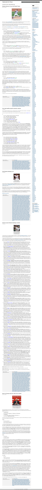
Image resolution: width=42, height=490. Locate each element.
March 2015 (33, 157)
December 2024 (34, 68)
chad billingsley (22, 97)
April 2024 (33, 74)
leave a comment (4, 7)
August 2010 (33, 200)
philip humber (23, 386)
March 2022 (33, 93)
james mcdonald (23, 205)
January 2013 (33, 177)
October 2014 (33, 161)
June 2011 (33, 192)
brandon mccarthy (14, 97)
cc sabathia (19, 97)
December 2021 (34, 95)
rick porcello (19, 214)
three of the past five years (23, 56)
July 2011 (33, 191)
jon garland (27, 381)
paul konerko (24, 483)
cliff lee (18, 200)
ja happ (27, 163)
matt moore (19, 212)
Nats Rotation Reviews (34, 44)
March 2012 (33, 185)
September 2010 (34, 199)
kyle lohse (16, 102)
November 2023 (34, 77)
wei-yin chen (25, 105)
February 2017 (34, 139)
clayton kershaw (21, 98)
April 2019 (33, 119)
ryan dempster (15, 215)
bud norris (17, 97)
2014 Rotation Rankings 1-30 (7, 171)
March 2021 (33, 101)
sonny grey (27, 104)
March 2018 (33, 129)
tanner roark (20, 168)
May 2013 (33, 174)
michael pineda (15, 167)
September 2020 (34, 106)
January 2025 (33, 67)
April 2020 (33, 110)
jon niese (29, 208)
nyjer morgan (16, 483)
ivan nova (25, 163)
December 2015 (34, 150)
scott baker (24, 215)
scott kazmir (19, 104)
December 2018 (34, 122)
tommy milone (13, 105)
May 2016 (33, 146)
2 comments (3, 109)
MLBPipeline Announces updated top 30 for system (35, 204)
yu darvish (13, 485)
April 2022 (33, 92)
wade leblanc (22, 105)
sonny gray (26, 216)
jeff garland (20, 206)
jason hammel (23, 100)
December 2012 (34, 178)
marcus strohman (26, 211)
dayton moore (21, 201)
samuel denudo (21, 215)
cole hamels (23, 200)
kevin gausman (24, 383)
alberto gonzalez (27, 479)
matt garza (28, 384)
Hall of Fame (33, 38)
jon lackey (25, 101)
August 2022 (33, 89)
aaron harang (16, 160)
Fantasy (33, 37)
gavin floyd (25, 99)
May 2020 (33, 109)
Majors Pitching (15, 96)
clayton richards (15, 200)
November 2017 (34, 132)
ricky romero (24, 214)
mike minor (27, 167)
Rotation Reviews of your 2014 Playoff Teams (11, 6)
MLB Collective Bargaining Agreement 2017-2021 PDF (35, 25)
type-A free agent (15, 465)
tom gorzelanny (20, 217)
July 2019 (33, 117)
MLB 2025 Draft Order (34, 12)
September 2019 (34, 115)
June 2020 (33, 108)
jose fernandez (13, 209)
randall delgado (15, 214)
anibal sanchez (27, 160)
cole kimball (24, 480)
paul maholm (18, 386)
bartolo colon (28, 196)
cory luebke (28, 200)
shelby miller (25, 104)
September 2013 (34, 171)
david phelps (15, 162)
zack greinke (21, 391)
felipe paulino (15, 203)
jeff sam (29, 100)
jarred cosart (19, 379)
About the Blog (34, 29)
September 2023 (34, 79)
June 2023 (33, 81)
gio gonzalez (13, 378)
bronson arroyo (15, 198)
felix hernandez (21, 203)
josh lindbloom (25, 209)
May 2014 (33, 165)
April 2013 (33, 175)
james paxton (15, 100)
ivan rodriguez (15, 481)
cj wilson (18, 98)
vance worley (19, 105)
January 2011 (33, 196)
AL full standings (9, 26)
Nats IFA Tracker (34, 15)
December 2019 (34, 113)
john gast (15, 208)
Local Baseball (34, 39)
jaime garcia (29, 163)
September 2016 (34, 143)
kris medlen (13, 102)
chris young (16, 98)
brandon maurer (25, 197)
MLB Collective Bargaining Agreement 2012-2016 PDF (35, 24)
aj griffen (24, 195)
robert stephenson (28, 214)
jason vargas (26, 100)
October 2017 (33, 133)
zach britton (15, 391)
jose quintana (16, 209)
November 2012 (34, 179)
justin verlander (26, 165)
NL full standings (16, 26)
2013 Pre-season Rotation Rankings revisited (11, 222)
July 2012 (33, 182)
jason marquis (28, 379)
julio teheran (20, 165)
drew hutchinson (23, 162)
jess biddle (17, 207)
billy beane (13, 197)
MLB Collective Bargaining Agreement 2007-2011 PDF (35, 23)
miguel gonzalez (22, 167)
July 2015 (33, 154)
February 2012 (34, 186)
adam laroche (24, 479)
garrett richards (21, 99)
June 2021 (33, 99)
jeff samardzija (27, 206)
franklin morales (28, 203)
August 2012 (33, 181)
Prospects (33, 47)
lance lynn (18, 102)
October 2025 (33, 60)
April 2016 (33, 147)
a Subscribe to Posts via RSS (35, 8)
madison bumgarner (21, 102)
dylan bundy (19, 376)
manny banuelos (20, 211)
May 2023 (33, 82)
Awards (33, 33)
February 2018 (34, 130)
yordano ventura (27, 219)
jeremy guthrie (16, 101)
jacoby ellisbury (18, 481)
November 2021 (34, 96)
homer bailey (20, 163)
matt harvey (16, 212)
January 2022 (33, 94)
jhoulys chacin (22, 207)
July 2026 (33, 53)
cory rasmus (24, 98)
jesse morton (20, 207)
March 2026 (33, 56)
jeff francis (18, 206)
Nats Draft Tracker (34, 14)
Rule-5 (33, 48)
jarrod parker (22, 379)
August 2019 (33, 116)
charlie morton (25, 97)
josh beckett (17, 165)
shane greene (22, 104)
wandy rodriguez (18, 219)
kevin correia (21, 383)
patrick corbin (15, 386)
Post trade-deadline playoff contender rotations (11, 108)
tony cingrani (24, 389)
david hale (13, 162)
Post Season (22, 96)
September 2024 (34, 70)
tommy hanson (26, 217)
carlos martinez (27, 198)
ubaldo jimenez (16, 105)
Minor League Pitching (34, 41)
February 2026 (34, 57)
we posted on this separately (16, 31)
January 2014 (33, 168)
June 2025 (33, 63)
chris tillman (13, 98)
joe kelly (27, 207)
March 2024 (33, 75)
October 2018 (33, 124)
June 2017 (33, 136)
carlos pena (13, 480)
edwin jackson (26, 376)
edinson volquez (22, 376)
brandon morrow (26, 373)
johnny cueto (20, 208)
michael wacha (18, 167)
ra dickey (13, 214)
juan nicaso (25, 382)
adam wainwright (19, 160)
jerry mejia (15, 207)
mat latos (24, 384)
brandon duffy (22, 197)
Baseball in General (34, 34)
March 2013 (33, 176)
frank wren (19, 99)
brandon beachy (13, 161)
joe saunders (14, 381)
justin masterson (23, 165)
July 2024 (33, 72)
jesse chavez (19, 101)
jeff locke (27, 164)
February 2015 (34, 158)
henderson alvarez (20, 378)
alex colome (28, 195)
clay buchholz (19, 375)
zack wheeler (24, 391)
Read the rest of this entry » (5, 193)
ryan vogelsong (16, 104)
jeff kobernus (15, 482)
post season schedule (22, 26)
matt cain (26, 384)
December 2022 (34, 86)
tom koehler (24, 217)
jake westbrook (20, 205)
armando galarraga (23, 196)
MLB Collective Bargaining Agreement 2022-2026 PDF (35, 27)
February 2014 (34, 167)
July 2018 (33, 126)
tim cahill (13, 217)
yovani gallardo (28, 390)
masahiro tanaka (28, 102)
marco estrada (24, 102)
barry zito (26, 196)
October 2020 (33, 105)
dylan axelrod (17, 376)
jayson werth (28, 481)
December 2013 (34, 169)
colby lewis (20, 200)
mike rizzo (13, 483)
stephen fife (28, 216)
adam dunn (18, 479)
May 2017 (33, 137)
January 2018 (33, 131)
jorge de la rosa (27, 482)
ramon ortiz (28, 386)
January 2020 (33, 112)
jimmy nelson (22, 101)
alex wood (22, 160)
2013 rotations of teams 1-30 (23, 235)
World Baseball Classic (34, 50)
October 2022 (33, 87)
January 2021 (33, 103)
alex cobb (26, 195)
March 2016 (33, 148)
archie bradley (19, 196)
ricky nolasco (21, 214)
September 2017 (34, 134)
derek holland (24, 201)
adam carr (16, 479)
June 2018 (33, 127)
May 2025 (33, 64)
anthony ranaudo (16, 196)
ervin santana (28, 162)
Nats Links (33, 30)
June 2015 (33, 155)
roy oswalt (21, 387)
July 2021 (33, 98)
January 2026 (33, 58)
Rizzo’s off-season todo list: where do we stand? (11, 393)
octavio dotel (18, 483)
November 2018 (34, 123)
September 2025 (34, 61)
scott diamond (27, 215)
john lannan (17, 208)
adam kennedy (20, 479)
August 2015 (33, 153)
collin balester (27, 480)
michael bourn (24, 212)
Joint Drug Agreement (34, 21)
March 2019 (33, 120)
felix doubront (18, 203)
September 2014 (34, 162)
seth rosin (18, 216)
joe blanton (26, 207)
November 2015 (34, 151)
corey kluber (25, 200)
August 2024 (33, 71)
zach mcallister (18, 391)
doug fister (21, 162)
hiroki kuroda (13, 163)
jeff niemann (25, 206)
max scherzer (21, 212)
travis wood (27, 389)
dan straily (29, 98)
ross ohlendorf (15, 387)
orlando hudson (21, 483)
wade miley (16, 219)
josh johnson (22, 209)
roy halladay (18, 387)
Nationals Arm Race (7, 2)
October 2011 (33, 189)
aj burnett (22, 195)
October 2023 (33, 78)
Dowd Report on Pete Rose (35, 20)
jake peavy (13, 164)
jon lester (27, 101)
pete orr (27, 483)
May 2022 (33, 91)
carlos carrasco (23, 198)
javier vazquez (25, 481)
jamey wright (21, 100)
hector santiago (16, 378)
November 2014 (34, 160)
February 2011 (34, 195)
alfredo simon (24, 160)
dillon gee (26, 201)
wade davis (13, 219)
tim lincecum (25, 168)
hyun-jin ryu (22, 163)
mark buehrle (19, 384)
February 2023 (34, 84)
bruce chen (18, 198)
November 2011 (34, 188)
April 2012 (33, 184)
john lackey (17, 381)
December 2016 (34, 141)
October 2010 (33, 198)
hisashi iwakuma (16, 163)
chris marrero (19, 480)
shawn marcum (20, 216)
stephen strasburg (16, 168)
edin (25, 162)
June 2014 (33, 164)
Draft (32, 36)
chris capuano (28, 97)
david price (18, 162)
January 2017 (33, 140)
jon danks (23, 208)
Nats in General (18, 96)
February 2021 (34, 102)
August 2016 (33, 144)
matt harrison (13, 212)
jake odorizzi (15, 205)
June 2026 (33, 54)
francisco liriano (16, 99)
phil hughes (21, 386)
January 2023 (33, 85)
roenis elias (13, 104)
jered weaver (13, 101)
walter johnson (16, 390)
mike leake (25, 167)
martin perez (22, 384)
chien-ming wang (16, 480)
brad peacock (16, 197)
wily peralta (28, 105)
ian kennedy (21, 204)
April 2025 (33, 65)
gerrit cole (27, 99)
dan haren (27, 98)
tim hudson (22, 168)
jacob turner (27, 204)
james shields (18, 100)
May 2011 (33, 193)
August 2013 (33, 172)
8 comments (3, 172)
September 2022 (34, 88)
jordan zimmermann (14, 165)
